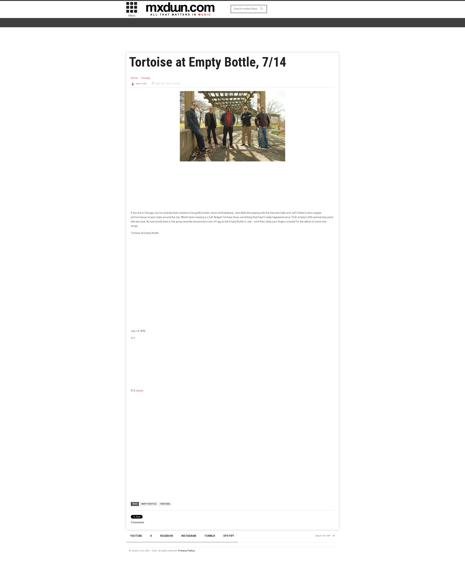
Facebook (166, 535)
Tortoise (165, 504)
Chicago (145, 78)
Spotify (228, 535)
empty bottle (148, 504)
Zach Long (141, 84)
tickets (139, 390)
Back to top (323, 536)
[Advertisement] (232, 423)
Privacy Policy (186, 550)
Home (134, 78)
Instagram (188, 535)
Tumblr (209, 535)
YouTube (136, 535)
